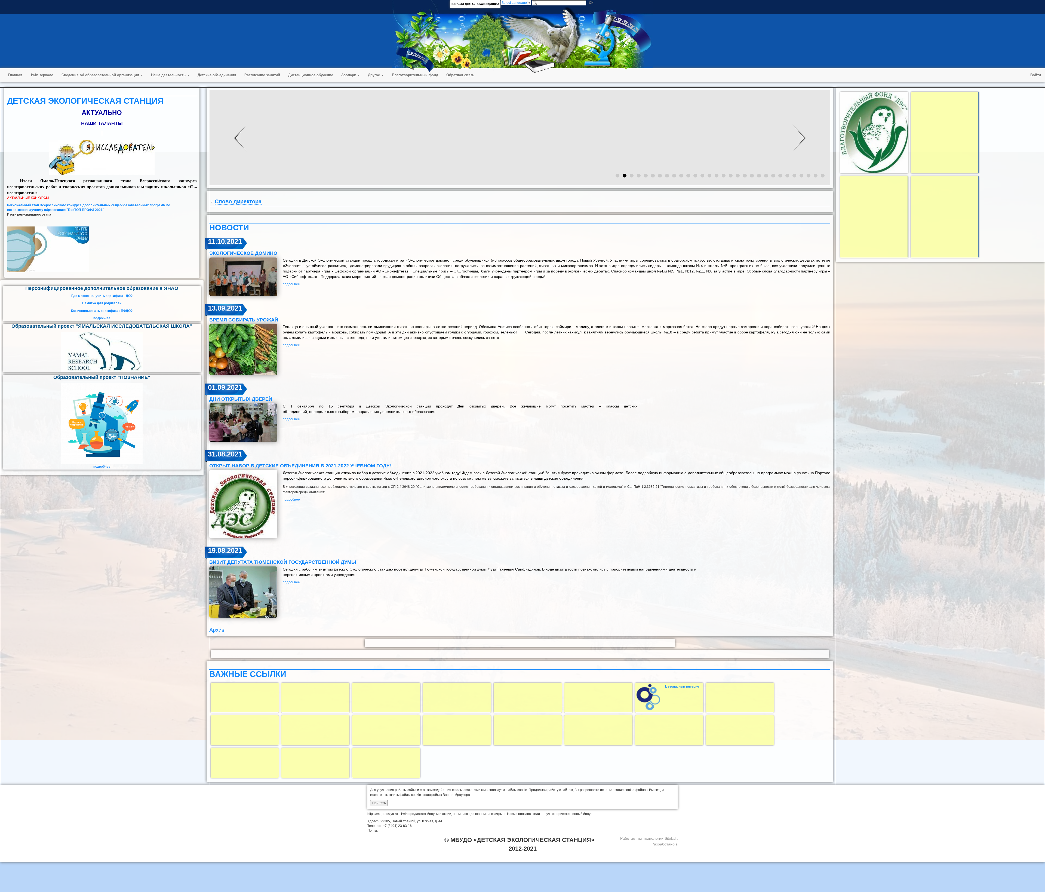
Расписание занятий (262, 75)
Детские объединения (217, 75)
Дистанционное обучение (310, 75)
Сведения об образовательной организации (101, 75)
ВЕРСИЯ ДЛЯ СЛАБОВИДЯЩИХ (475, 3)
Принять (379, 803)
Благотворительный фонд (415, 75)
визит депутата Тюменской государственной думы (282, 562)
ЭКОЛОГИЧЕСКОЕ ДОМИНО (243, 253)
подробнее (101, 318)
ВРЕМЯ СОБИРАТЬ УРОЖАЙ (243, 320)
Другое (374, 75)
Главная (15, 75)
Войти (1035, 75)
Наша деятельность (169, 75)
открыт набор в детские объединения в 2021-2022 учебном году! (300, 465)
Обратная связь (460, 75)
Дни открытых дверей (240, 399)
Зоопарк (349, 75)
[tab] (519, 201)
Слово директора (238, 201)
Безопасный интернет (683, 686)
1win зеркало (41, 75)
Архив (217, 630)
